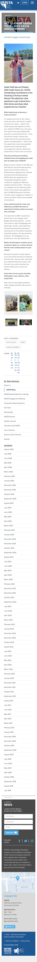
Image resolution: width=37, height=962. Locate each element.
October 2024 (9, 548)
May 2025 (7, 517)
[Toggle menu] (32, 2)
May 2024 (7, 571)
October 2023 (9, 597)
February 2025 (9, 530)
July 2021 (7, 705)
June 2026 (8, 458)
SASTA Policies (9, 417)
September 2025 (10, 499)
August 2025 (8, 503)
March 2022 (8, 669)
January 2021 (9, 732)
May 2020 (7, 768)
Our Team (7, 408)
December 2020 (10, 737)
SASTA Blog (11, 342)
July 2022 (7, 651)
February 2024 (9, 584)
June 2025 (8, 512)
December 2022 (10, 633)
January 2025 (9, 535)
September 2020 (10, 750)
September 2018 (10, 781)
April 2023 (8, 615)
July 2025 (7, 508)
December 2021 (9, 683)
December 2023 (10, 588)
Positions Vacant (10, 421)
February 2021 (9, 728)
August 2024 (8, 557)
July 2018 (7, 790)
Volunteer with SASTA (12, 426)
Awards (6, 439)
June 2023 (8, 611)
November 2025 (10, 490)
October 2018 (9, 777)
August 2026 (8, 449)
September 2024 (10, 553)
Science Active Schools (12, 435)
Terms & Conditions (12, 941)
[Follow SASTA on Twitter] (25, 841)
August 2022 (8, 647)
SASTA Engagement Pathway (14, 399)
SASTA (15, 37)
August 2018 (8, 786)
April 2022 (8, 665)
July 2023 (7, 606)
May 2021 (7, 714)
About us (8, 15)
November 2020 (10, 741)
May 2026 (7, 463)
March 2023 (8, 620)
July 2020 (7, 759)
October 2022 (9, 642)
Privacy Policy (25, 941)
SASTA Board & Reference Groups (16, 394)
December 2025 (10, 485)
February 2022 (9, 674)
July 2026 (7, 454)
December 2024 (10, 539)
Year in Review (9, 430)
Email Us (10, 927)
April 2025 (8, 521)
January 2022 (9, 678)
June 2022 (8, 656)
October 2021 (9, 692)
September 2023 (10, 602)
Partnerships (8, 412)
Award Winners (12, 347)
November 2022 (10, 638)
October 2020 (9, 746)
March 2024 (8, 579)
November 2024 (10, 544)
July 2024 (7, 562)
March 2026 (8, 472)
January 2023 (9, 629)
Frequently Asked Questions (14, 403)
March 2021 (8, 723)
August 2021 (8, 701)
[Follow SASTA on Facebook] (19, 841)
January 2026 (9, 481)
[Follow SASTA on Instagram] (32, 841)
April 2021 (7, 719)
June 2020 (8, 764)
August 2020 (9, 755)
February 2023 (9, 624)
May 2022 (7, 660)
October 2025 (9, 494)
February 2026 (9, 476)
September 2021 (10, 696)
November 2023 (10, 593)
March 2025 (8, 526)
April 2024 (8, 575)
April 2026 (8, 467)
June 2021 (8, 710)
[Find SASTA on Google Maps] (18, 882)
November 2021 (9, 687)
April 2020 (8, 772)
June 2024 (8, 566)
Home (22, 342)
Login (24, 3)
